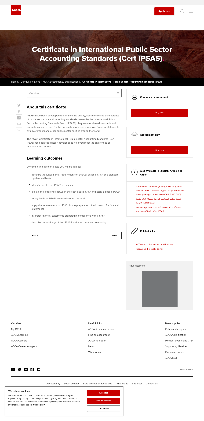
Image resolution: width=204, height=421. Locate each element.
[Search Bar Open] (182, 11)
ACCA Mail (171, 358)
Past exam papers (174, 352)
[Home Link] (186, 369)
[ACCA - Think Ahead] (16, 14)
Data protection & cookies (97, 383)
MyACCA (16, 329)
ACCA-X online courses (101, 329)
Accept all (103, 393)
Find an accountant (99, 335)
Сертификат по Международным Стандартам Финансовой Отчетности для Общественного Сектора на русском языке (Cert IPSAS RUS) (160, 190)
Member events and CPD (179, 340)
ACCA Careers (19, 340)
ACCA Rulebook (97, 340)
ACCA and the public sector (149, 249)
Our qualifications (30, 81)
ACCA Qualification (175, 335)
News (91, 346)
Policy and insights (175, 329)
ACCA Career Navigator (24, 346)
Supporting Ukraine (176, 346)
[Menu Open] (191, 11)
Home (14, 81)
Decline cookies (103, 400)
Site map (137, 383)
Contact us (152, 383)
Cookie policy (39, 405)
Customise (104, 408)
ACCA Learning (19, 335)
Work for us (94, 352)
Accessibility (53, 383)
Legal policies (71, 383)
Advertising (122, 383)
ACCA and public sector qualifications (154, 244)
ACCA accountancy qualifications (61, 81)
